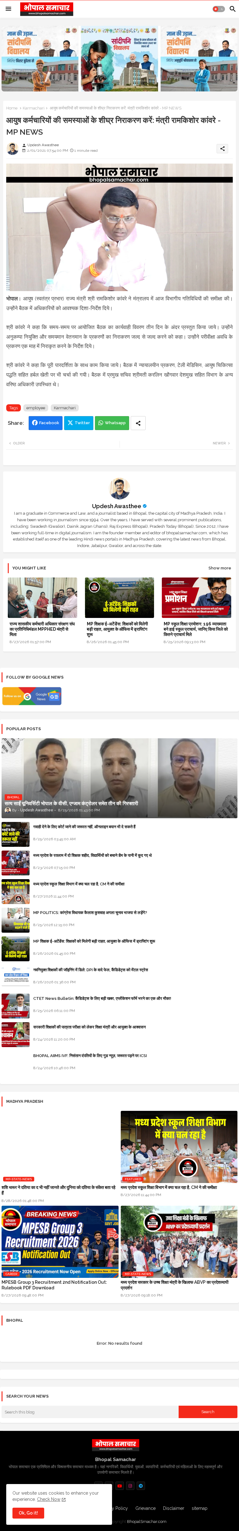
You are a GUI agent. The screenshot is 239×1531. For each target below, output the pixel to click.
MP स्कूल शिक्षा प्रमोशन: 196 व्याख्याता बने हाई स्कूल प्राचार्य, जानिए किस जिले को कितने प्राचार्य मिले (196, 629)
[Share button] (138, 423)
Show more (220, 568)
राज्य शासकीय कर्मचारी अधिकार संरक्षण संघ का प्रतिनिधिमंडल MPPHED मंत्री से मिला (42, 629)
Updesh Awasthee (116, 506)
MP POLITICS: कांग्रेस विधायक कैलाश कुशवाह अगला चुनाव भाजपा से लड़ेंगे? (90, 912)
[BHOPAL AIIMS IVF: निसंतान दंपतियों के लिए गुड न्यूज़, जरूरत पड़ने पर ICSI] (16, 1063)
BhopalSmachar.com (146, 1521)
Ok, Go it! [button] (28, 1512)
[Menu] (8, 9)
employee (35, 408)
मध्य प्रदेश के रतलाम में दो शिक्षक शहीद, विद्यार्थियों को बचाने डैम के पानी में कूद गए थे (92, 855)
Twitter (82, 422)
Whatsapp (115, 422)
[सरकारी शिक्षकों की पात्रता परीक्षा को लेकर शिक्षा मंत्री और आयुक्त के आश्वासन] (16, 1034)
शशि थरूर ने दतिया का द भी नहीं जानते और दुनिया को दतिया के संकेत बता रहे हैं (58, 1190)
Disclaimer (173, 1508)
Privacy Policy (114, 1508)
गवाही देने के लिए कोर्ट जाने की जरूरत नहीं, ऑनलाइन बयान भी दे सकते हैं (84, 826)
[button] (219, 9)
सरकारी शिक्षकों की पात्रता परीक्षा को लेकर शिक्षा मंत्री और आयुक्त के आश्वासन (89, 1027)
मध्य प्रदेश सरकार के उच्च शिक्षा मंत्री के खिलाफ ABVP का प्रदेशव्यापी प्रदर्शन (174, 1285)
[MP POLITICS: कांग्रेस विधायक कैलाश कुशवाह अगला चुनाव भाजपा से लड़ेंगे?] (16, 920)
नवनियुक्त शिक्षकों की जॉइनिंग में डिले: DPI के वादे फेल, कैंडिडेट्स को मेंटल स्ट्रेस (90, 969)
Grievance (145, 1508)
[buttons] (119, 1486)
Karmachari (34, 108)
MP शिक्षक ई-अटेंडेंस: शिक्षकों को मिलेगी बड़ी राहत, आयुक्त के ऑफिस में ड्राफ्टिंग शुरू (117, 629)
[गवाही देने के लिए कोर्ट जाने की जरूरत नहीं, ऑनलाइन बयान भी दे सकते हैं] (16, 834)
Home (11, 108)
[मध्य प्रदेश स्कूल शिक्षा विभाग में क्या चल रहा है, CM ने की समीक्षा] (16, 891)
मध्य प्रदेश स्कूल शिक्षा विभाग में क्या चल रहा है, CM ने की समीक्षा (78, 884)
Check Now (48, 1499)
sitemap (200, 1508)
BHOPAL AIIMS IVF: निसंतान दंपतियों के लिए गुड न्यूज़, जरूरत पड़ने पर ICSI (90, 1055)
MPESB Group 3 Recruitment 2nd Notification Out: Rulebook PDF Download (54, 1285)
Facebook (49, 422)
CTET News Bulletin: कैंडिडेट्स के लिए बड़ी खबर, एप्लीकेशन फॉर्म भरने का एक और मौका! (102, 998)
